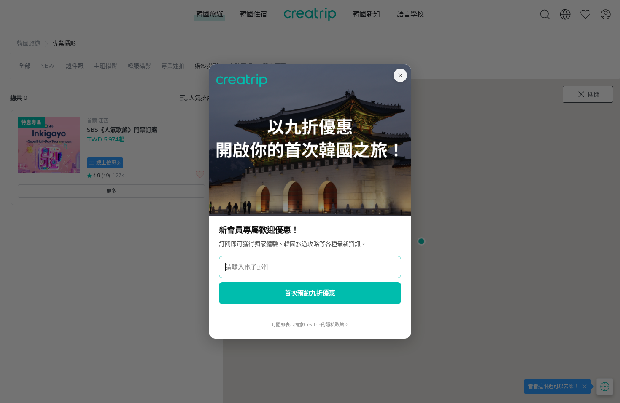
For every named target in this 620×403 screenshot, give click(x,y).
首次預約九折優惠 (310, 293)
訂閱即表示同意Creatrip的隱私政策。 (310, 325)
